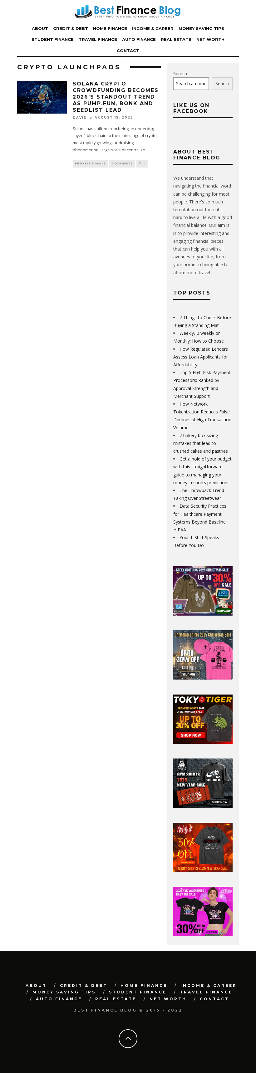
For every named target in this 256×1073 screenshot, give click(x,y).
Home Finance (110, 28)
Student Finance (53, 39)
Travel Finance (98, 39)
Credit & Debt (70, 28)
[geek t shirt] (203, 614)
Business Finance (90, 163)
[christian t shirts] (203, 678)
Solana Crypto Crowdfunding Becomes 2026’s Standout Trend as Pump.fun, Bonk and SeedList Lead (116, 97)
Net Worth (210, 39)
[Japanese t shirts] (203, 742)
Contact (128, 50)
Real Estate (176, 39)
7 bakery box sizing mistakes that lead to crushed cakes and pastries (200, 443)
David (80, 118)
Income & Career (153, 28)
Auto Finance (139, 39)
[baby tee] (203, 934)
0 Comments (122, 163)
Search (180, 73)
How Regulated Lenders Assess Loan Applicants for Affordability (200, 357)
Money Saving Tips (201, 28)
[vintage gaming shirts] (203, 870)
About (40, 28)
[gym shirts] (203, 806)
